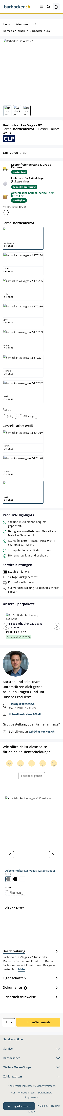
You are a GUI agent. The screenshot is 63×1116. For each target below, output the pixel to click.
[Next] (57, 626)
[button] (6, 212)
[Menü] (41, 6)
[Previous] (6, 626)
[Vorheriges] (10, 854)
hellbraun (30, 417)
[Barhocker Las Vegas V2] (31, 70)
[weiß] (22, 879)
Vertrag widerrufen (19, 1106)
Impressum (31, 1097)
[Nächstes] (52, 854)
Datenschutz (45, 1092)
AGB (13, 1092)
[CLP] (9, 138)
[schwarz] (15, 879)
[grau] (8, 879)
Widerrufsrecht (26, 1092)
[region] (31, 855)
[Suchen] (48, 6)
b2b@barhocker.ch (42, 731)
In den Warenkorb (38, 1022)
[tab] (31, 960)
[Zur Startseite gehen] (17, 6)
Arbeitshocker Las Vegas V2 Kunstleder (30, 870)
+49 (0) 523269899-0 (21, 704)
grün (11, 417)
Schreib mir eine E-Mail (25, 714)
